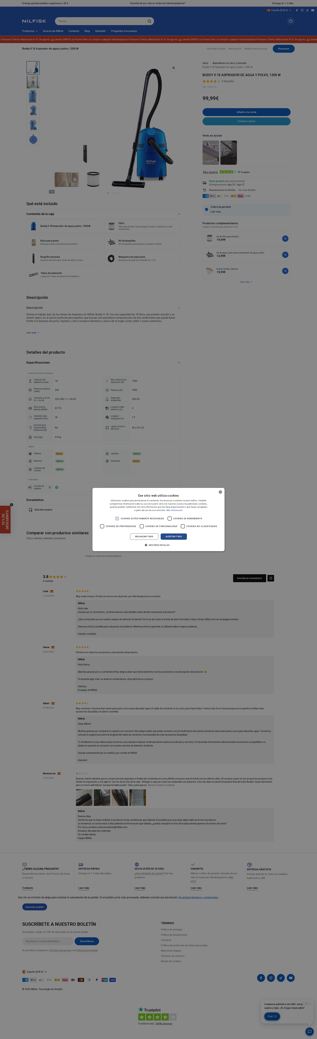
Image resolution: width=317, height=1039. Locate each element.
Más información (174, 510)
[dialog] (158, 519)
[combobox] (220, 492)
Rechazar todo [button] (144, 536)
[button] (158, 545)
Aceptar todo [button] (174, 536)
